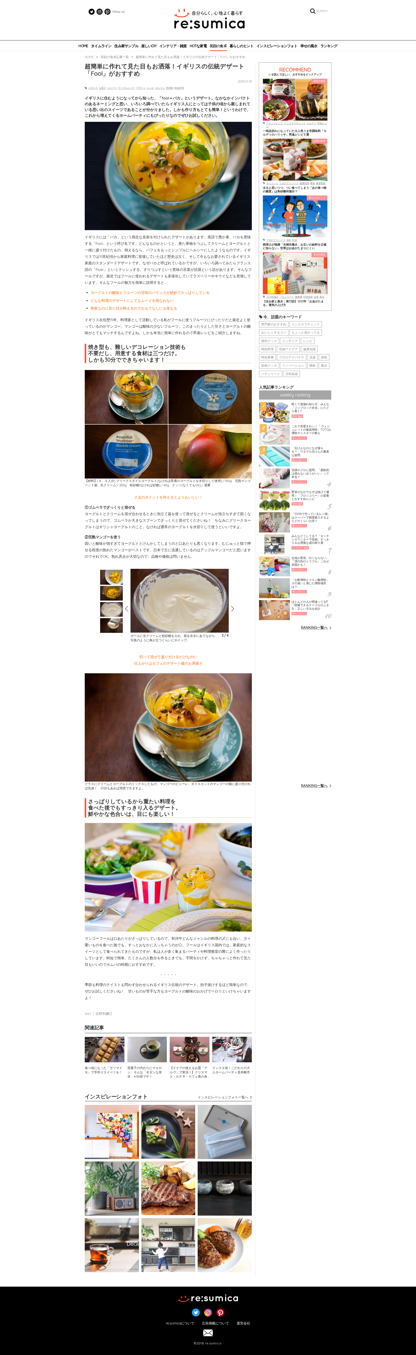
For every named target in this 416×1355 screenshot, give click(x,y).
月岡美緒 (308, 296)
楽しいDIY (148, 46)
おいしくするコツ (273, 332)
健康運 (298, 296)
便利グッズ (269, 341)
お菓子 (102, 88)
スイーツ (112, 88)
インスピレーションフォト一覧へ (223, 1097)
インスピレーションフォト (276, 46)
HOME (83, 46)
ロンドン (160, 88)
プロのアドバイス (289, 183)
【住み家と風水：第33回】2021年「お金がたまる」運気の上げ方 (293, 303)
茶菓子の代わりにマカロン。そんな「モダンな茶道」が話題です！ (144, 1072)
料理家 (169, 88)
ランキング (329, 46)
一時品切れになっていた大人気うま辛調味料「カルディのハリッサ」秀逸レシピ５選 (294, 132)
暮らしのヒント (242, 46)
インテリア (290, 341)
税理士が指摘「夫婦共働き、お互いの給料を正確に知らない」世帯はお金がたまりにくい (294, 246)
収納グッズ (269, 365)
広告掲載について (215, 1323)
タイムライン (101, 46)
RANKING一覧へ (314, 627)
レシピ (150, 88)
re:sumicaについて (180, 1323)
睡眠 (312, 365)
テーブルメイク (126, 88)
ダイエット (272, 183)
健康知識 (304, 183)
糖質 (312, 183)
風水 (321, 296)
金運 (316, 296)
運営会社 (243, 1323)
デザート (141, 88)
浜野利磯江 (104, 1013)
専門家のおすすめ (273, 324)
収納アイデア (288, 349)
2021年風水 (272, 296)
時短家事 (267, 357)
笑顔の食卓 (218, 46)
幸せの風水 (309, 46)
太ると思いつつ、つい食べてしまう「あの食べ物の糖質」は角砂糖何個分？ (294, 189)
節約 (288, 240)
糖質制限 (320, 183)
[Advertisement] (295, 706)
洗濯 (312, 357)
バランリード (287, 296)
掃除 (324, 357)
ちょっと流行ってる (306, 332)
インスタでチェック (295, 123)
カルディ (311, 123)
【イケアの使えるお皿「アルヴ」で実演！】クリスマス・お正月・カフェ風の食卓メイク (188, 1072)
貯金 (294, 240)
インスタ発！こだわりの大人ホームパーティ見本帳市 (231, 1070)
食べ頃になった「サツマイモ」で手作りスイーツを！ (103, 1070)
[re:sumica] (209, 19)
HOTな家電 (198, 46)
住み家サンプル (126, 46)
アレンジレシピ (274, 123)
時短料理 (179, 88)
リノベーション (293, 365)
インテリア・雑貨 (173, 46)
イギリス (93, 88)
